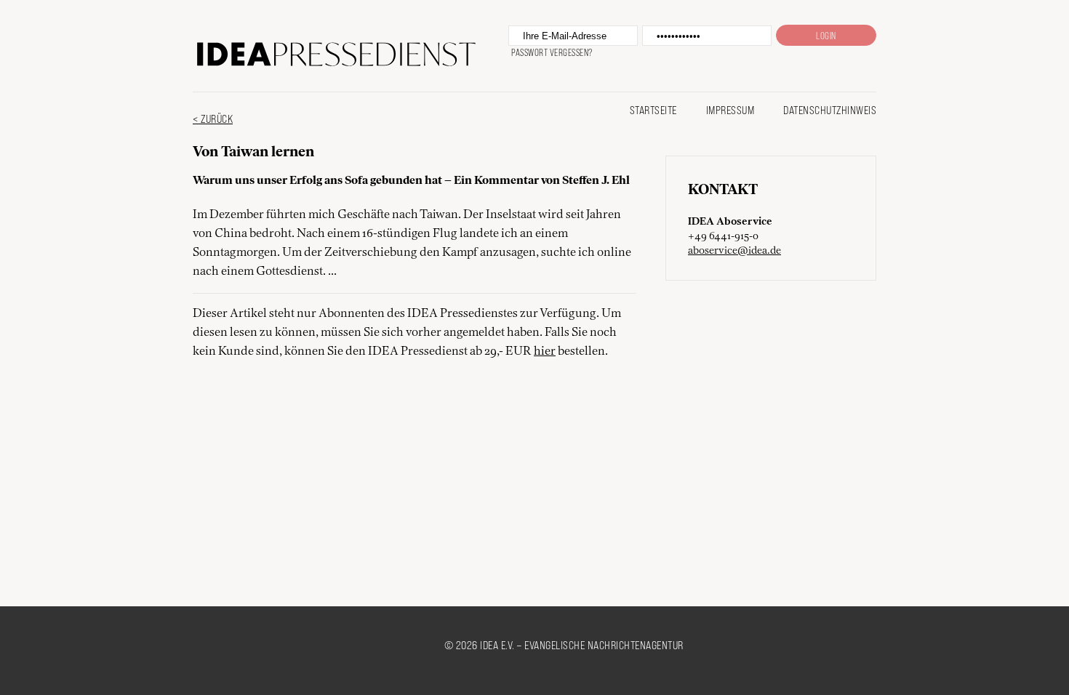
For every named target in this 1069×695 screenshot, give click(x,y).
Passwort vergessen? (552, 52)
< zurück (213, 118)
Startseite (653, 109)
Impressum (730, 109)
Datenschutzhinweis (829, 109)
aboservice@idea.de (734, 251)
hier (545, 352)
